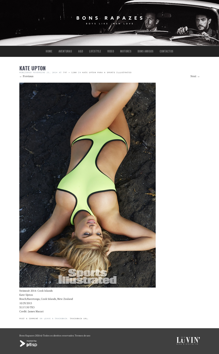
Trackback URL (79, 319)
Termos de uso (82, 335)
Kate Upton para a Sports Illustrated (107, 72)
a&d (80, 51)
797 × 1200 (70, 72)
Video (110, 51)
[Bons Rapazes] (109, 23)
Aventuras (65, 51)
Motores (125, 51)
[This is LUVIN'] (188, 343)
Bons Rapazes (27, 335)
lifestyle (95, 51)
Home (49, 51)
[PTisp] (28, 346)
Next (195, 76)
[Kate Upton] (87, 286)
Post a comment (28, 319)
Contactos (166, 51)
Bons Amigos (145, 51)
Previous (26, 76)
